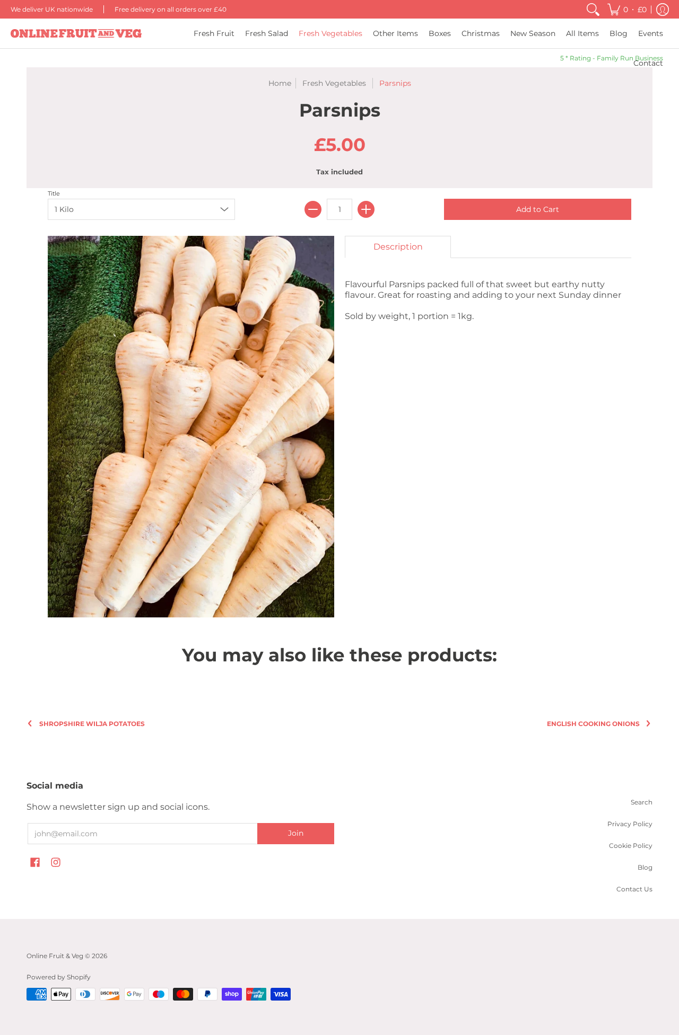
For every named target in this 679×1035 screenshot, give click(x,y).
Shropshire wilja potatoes (92, 724)
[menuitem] (593, 9)
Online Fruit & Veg (55, 956)
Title (54, 193)
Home (279, 83)
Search (641, 802)
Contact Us (634, 889)
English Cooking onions (593, 724)
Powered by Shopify (59, 977)
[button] (627, 9)
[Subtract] (312, 209)
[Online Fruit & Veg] (76, 33)
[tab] (398, 247)
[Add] (366, 209)
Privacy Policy (629, 824)
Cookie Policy (630, 846)
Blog (645, 867)
